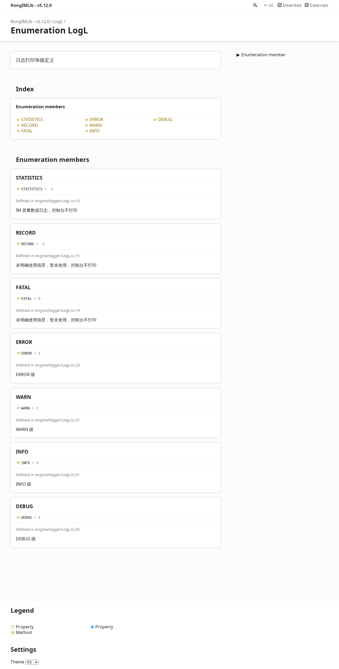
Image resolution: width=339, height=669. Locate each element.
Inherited (292, 5)
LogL (58, 21)
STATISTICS (32, 119)
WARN (96, 125)
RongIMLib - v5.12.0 (31, 5)
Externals (319, 5)
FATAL (27, 131)
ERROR (96, 119)
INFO (95, 131)
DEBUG (165, 119)
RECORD (29, 125)
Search (254, 5)
